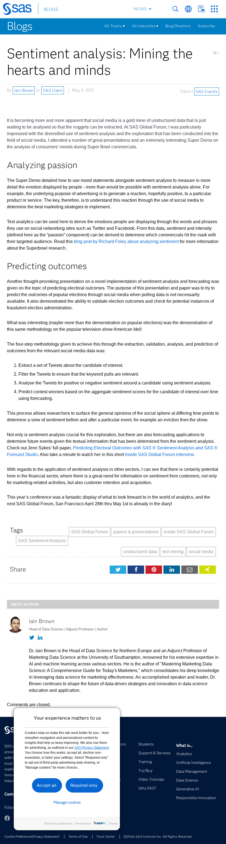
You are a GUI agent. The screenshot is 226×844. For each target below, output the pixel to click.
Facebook (7, 818)
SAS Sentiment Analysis (42, 540)
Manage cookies (67, 802)
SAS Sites (214, 9)
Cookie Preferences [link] (18, 836)
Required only (84, 785)
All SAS (139, 8)
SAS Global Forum (89, 531)
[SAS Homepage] (20, 10)
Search (175, 9)
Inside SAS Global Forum (189, 531)
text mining (173, 551)
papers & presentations (135, 531)
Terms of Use (78, 836)
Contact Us (201, 9)
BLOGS (51, 9)
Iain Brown (23, 90)
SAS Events (206, 91)
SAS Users (53, 90)
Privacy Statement (46, 836)
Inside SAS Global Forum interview (159, 454)
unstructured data (140, 551)
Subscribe (206, 25)
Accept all (47, 785)
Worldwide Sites (188, 9)
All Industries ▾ (145, 25)
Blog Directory (177, 25)
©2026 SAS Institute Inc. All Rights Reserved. (158, 836)
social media (201, 551)
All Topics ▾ (114, 25)
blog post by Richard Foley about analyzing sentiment (126, 241)
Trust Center (105, 836)
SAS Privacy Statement (91, 748)
